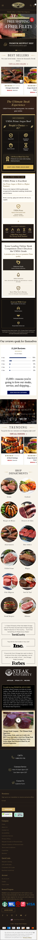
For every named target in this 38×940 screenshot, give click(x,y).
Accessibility (5, 833)
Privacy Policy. (27, 937)
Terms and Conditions (8, 847)
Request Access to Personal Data (12, 841)
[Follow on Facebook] (3, 915)
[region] (18, 26)
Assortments (9, 545)
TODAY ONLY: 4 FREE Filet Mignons (18, 12)
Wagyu (27, 568)
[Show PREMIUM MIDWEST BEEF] (16, 50)
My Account (5, 879)
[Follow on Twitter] (7, 915)
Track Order (5, 884)
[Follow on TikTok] (26, 915)
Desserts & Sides (27, 521)
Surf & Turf (27, 592)
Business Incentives (8, 870)
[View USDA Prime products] (9, 557)
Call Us (20, 755)
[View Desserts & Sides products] (27, 510)
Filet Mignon (9, 592)
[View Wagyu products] (27, 557)
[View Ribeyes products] (27, 605)
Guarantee (5, 850)
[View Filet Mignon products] (9, 581)
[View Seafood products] (27, 486)
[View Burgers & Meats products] (9, 510)
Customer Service (7, 836)
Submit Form (20, 784)
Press (3, 824)
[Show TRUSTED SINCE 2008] (18, 50)
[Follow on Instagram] (12, 915)
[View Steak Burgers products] (9, 605)
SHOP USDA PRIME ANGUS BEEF (18, 167)
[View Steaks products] (9, 486)
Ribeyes (27, 616)
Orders (4, 881)
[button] (9, 85)
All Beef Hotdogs (12, 458)
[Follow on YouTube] (21, 915)
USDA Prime (9, 568)
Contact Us (20, 781)
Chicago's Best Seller (12, 88)
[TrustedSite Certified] (7, 815)
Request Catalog (7, 861)
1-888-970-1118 (20, 758)
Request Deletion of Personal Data (12, 844)
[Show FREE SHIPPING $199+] (19, 50)
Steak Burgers (9, 616)
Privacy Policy (6, 839)
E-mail (4, 800)
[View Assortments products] (9, 533)
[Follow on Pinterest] (16, 915)
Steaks (9, 497)
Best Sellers (27, 545)
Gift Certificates (6, 864)
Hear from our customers (18, 392)
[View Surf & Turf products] (27, 581)
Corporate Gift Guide (8, 867)
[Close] (34, 933)
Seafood (27, 497)
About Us (5, 827)
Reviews (4, 853)
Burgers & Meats (9, 521)
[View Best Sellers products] (27, 533)
